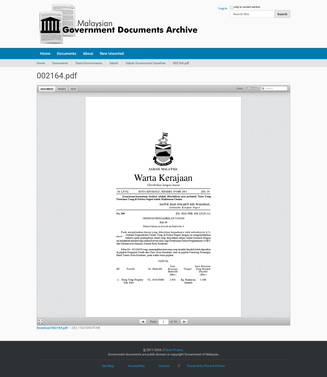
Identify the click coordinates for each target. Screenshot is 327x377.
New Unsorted (112, 53)
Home (45, 53)
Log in (222, 8)
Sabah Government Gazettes (146, 63)
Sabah (113, 63)
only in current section (247, 6)
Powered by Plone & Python (206, 366)
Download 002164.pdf (52, 328)
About (88, 53)
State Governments (88, 63)
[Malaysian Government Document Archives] (117, 24)
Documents (66, 53)
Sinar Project (174, 350)
